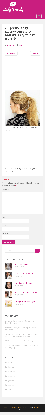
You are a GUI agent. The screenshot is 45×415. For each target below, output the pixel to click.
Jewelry (11, 380)
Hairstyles (12, 376)
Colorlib (31, 407)
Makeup (11, 385)
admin (21, 45)
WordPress (22, 410)
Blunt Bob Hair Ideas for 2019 (26, 292)
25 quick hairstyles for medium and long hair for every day (21, 346)
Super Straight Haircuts (23, 283)
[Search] (37, 251)
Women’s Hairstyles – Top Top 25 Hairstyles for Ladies (21, 329)
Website (5, 233)
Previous (11, 53)
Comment (5, 190)
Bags (10, 362)
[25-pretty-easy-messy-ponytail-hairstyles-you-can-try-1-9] (22, 108)
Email (4, 225)
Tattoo (11, 390)
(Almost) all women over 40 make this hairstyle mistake (19, 322)
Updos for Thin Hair (22, 264)
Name (5, 217)
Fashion (11, 367)
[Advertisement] (22, 72)
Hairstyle (11, 371)
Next (35, 53)
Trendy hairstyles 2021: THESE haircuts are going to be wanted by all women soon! (21, 335)
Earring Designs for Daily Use (25, 301)
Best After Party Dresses (24, 274)
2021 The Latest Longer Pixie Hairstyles (20, 341)
